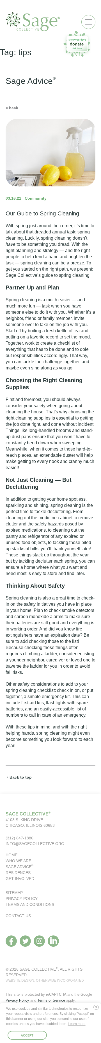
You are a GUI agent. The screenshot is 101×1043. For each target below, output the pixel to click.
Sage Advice (19, 866)
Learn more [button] (77, 1024)
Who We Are (18, 861)
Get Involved (20, 878)
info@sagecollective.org (35, 843)
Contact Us (18, 915)
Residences (18, 872)
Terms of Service (51, 1000)
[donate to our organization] (77, 43)
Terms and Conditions (30, 904)
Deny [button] (97, 1009)
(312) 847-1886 (19, 838)
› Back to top (19, 777)
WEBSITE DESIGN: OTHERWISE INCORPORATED (45, 980)
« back (12, 108)
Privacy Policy (22, 898)
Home (11, 855)
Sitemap (14, 892)
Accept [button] (27, 1035)
